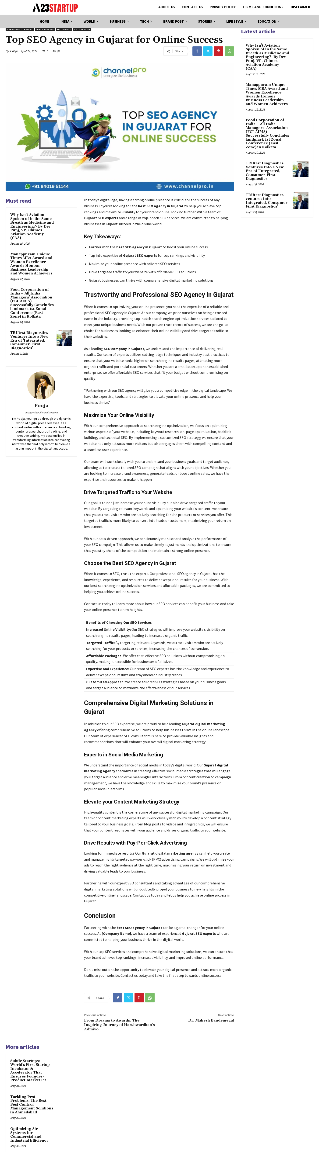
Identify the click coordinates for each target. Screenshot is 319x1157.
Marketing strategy (20, 29)
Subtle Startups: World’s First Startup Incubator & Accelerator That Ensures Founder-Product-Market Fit (30, 1071)
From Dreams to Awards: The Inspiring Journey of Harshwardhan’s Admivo (119, 1025)
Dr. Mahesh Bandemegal (211, 1020)
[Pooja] (41, 385)
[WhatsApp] (229, 51)
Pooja (14, 51)
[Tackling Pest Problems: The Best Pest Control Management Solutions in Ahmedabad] (64, 1102)
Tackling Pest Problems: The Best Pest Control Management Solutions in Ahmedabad (31, 1105)
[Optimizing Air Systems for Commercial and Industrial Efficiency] (64, 1134)
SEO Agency (64, 29)
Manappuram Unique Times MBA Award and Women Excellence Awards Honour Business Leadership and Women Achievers (31, 264)
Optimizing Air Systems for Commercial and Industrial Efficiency (29, 1135)
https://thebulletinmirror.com (41, 412)
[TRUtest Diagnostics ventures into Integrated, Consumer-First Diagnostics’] (300, 200)
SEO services (82, 29)
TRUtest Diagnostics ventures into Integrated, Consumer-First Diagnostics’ (267, 201)
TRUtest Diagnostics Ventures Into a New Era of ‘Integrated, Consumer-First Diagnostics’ (29, 340)
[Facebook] (197, 51)
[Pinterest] (218, 51)
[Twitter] (208, 51)
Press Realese (45, 29)
